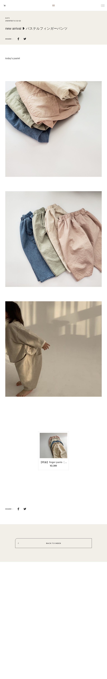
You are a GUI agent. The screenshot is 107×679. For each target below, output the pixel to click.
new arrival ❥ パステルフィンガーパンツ (36, 28)
